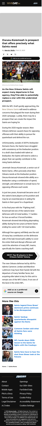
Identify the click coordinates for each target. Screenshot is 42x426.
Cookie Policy (25, 397)
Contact (5, 385)
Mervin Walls (10, 50)
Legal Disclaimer (9, 401)
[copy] (15, 54)
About (4, 381)
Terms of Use (7, 397)
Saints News (13, 366)
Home (4, 366)
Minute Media (12, 411)
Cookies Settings (27, 405)
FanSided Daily (26, 389)
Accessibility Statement (30, 401)
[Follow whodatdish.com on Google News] (36, 291)
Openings (24, 381)
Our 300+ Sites (26, 385)
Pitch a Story (7, 393)
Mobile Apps (7, 389)
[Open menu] (3, 3)
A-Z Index (6, 405)
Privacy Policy (25, 393)
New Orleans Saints (10, 109)
